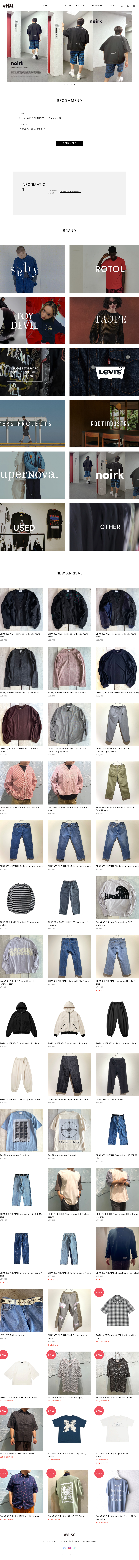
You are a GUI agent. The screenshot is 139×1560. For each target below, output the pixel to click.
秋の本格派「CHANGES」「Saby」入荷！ (41, 118)
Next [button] (128, 46)
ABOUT (56, 6)
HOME (45, 6)
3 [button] (71, 84)
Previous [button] (11, 46)
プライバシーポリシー (50, 1541)
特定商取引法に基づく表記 (70, 1541)
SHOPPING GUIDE (88, 1541)
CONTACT (112, 6)
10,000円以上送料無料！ (70, 192)
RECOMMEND (96, 6)
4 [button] (74, 84)
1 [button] (64, 84)
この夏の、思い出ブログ (32, 129)
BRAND (68, 6)
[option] (69, 46)
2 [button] (67, 84)
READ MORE (69, 143)
